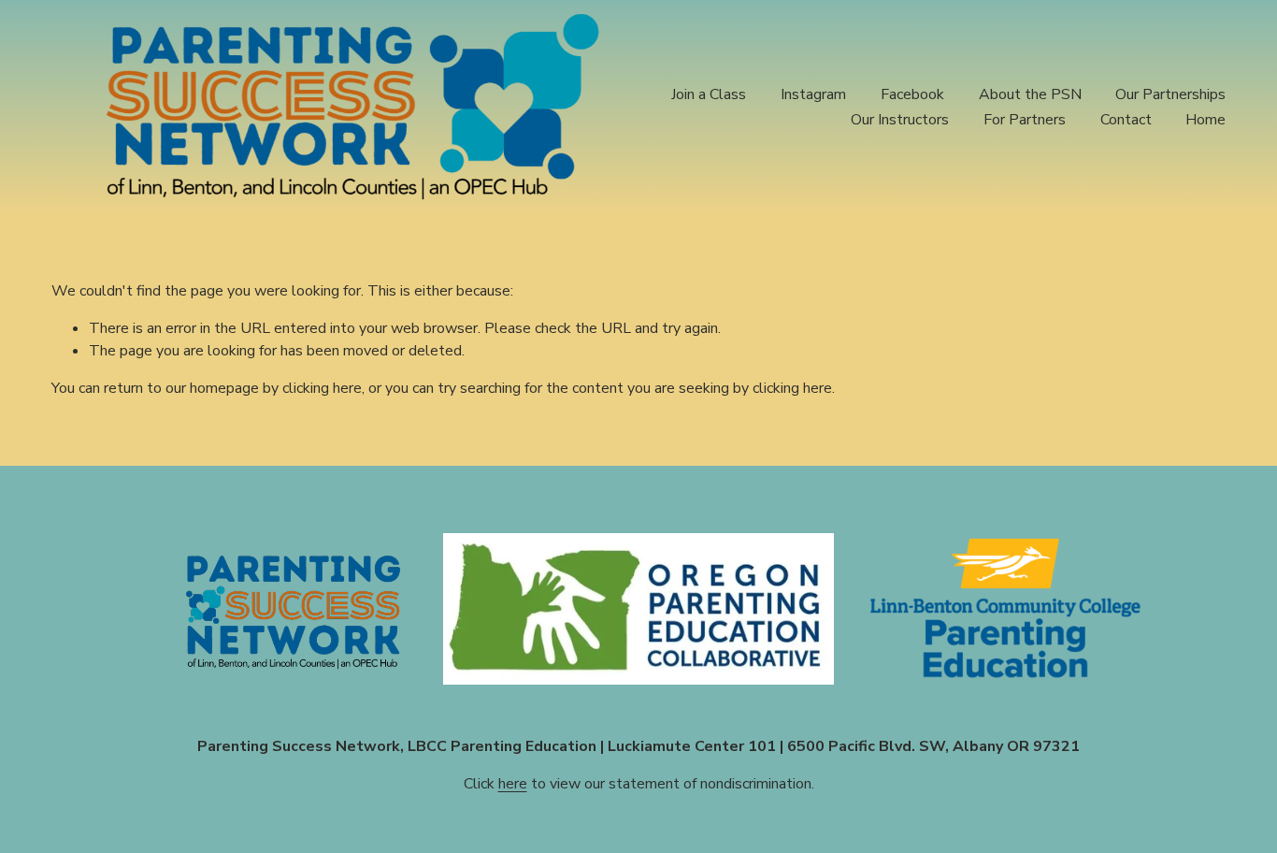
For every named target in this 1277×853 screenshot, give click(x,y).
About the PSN (1030, 94)
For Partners (1024, 119)
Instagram (813, 94)
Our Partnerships (1170, 94)
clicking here (322, 388)
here (512, 783)
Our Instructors (900, 119)
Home (1205, 119)
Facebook (912, 94)
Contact (1126, 119)
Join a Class (708, 94)
